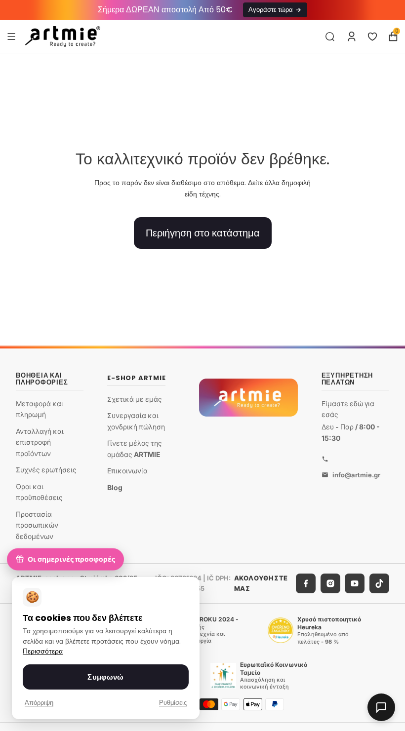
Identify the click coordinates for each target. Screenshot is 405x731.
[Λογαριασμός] (352, 36)
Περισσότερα (43, 651)
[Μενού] (11, 36)
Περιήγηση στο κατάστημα (203, 233)
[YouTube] (354, 584)
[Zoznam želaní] (372, 36)
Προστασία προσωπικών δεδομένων (37, 525)
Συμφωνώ (105, 677)
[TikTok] (379, 584)
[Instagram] (330, 584)
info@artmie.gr (356, 475)
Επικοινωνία (127, 471)
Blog (114, 487)
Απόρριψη (39, 702)
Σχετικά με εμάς (134, 399)
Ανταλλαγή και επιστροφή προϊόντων (40, 442)
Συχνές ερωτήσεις (46, 470)
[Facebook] (306, 584)
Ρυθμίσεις (173, 702)
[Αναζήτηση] (330, 36)
